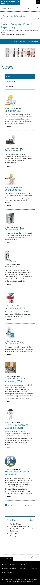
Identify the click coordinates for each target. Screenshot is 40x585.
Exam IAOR (11, 266)
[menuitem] (24, 8)
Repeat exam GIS (14, 343)
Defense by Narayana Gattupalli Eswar (16, 426)
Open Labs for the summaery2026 (15, 380)
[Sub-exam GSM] (19, 100)
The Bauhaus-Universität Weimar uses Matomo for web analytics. (20, 579)
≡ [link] (38, 2)
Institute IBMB (14, 533)
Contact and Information (14, 16)
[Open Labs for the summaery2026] (19, 368)
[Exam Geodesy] (19, 179)
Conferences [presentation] (10, 81)
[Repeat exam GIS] (19, 332)
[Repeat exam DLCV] (19, 297)
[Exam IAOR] (19, 256)
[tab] (20, 76)
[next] (34, 505)
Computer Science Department (26, 41)
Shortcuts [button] (6, 8)
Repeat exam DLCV (15, 308)
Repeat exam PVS (14, 229)
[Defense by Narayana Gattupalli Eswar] (19, 414)
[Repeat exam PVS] (19, 218)
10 (31, 505)
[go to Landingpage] (10, 2)
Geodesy (13, 536)
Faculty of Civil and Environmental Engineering (21, 530)
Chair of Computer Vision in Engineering (17, 26)
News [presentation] (8, 76)
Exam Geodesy (13, 189)
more (9, 126)
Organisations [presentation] (11, 87)
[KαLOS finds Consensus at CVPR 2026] (19, 461)
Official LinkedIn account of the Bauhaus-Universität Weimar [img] (6, 559)
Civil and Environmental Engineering (13, 34)
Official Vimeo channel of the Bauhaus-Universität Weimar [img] (11, 559)
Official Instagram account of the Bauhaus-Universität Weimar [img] (2, 559)
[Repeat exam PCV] (19, 139)
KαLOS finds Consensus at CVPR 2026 (18, 473)
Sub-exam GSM (13, 110)
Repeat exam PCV (14, 150)
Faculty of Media (31, 46)
